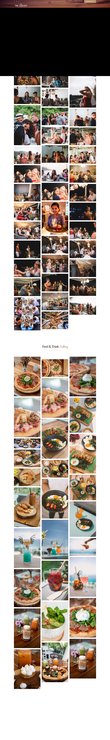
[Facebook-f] (14, 1)
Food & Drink (55, 346)
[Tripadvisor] (18, 1)
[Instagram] (16, 1)
